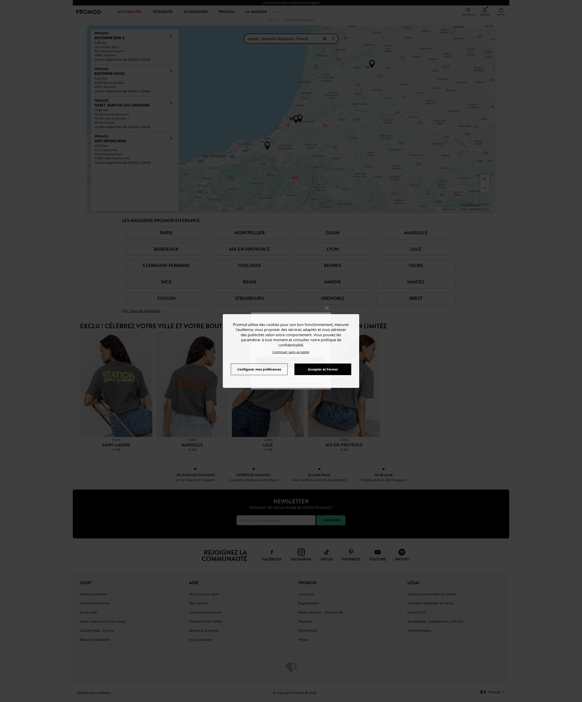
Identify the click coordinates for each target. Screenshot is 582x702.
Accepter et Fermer (323, 369)
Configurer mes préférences (259, 369)
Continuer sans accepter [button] (291, 352)
